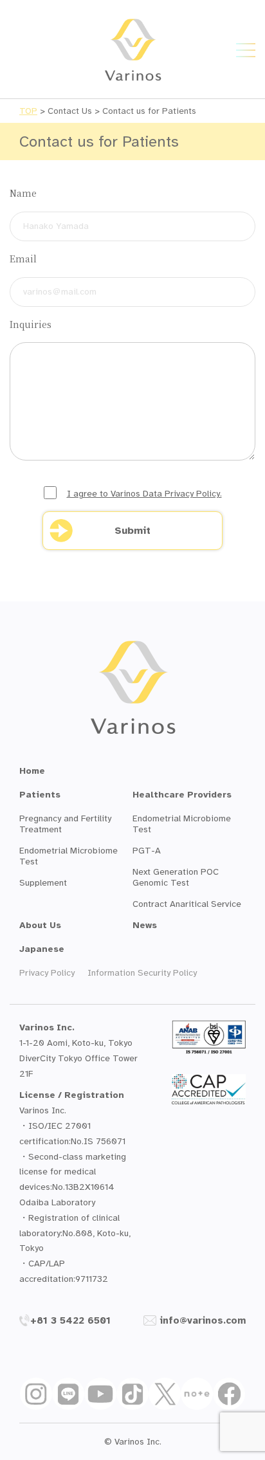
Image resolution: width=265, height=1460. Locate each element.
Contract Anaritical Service (186, 904)
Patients (39, 794)
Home (32, 770)
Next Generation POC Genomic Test (175, 877)
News (144, 925)
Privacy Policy (47, 972)
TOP (28, 110)
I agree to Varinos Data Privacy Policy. (144, 493)
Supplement (43, 882)
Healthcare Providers (182, 794)
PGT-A (146, 850)
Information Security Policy (142, 972)
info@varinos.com (203, 1320)
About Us (40, 925)
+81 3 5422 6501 (70, 1320)
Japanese (41, 949)
